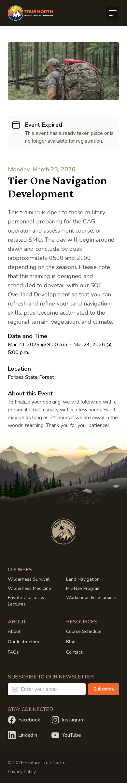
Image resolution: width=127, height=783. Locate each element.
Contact (74, 652)
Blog (71, 642)
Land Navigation (83, 579)
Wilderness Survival (28, 579)
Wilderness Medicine (29, 588)
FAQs (13, 652)
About (14, 631)
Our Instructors (23, 642)
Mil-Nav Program (83, 588)
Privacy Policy (22, 772)
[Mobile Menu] (112, 13)
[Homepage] (30, 13)
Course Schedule (84, 631)
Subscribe (103, 689)
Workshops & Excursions (92, 597)
